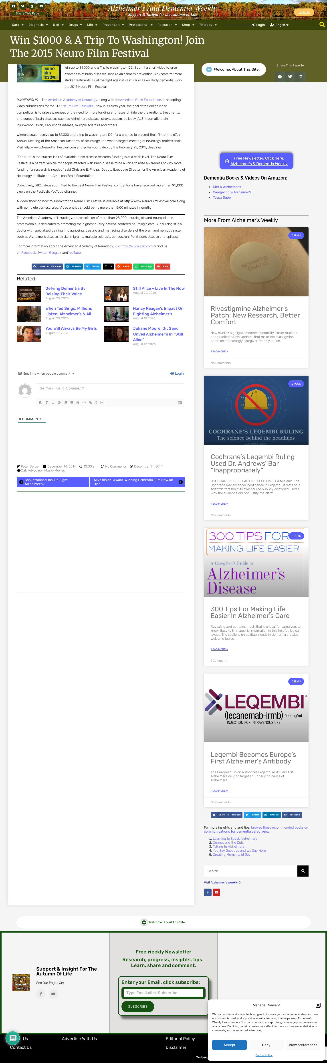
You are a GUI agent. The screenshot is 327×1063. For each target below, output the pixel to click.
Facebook (28, 253)
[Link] (90, 402)
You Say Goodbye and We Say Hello (239, 851)
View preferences (303, 1045)
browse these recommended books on (256, 829)
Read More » (219, 351)
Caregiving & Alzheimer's (232, 192)
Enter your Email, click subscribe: (160, 982)
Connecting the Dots (228, 843)
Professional (138, 25)
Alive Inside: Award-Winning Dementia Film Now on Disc (133, 482)
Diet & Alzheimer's (227, 187)
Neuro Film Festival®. (79, 106)
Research (165, 25)
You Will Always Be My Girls (71, 328)
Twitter (42, 253)
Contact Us (21, 1047)
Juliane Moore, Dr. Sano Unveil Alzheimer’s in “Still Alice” (158, 334)
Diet (56, 25)
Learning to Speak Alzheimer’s (235, 839)
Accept (229, 1045)
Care (15, 25)
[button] (318, 1005)
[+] (102, 402)
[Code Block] (84, 402)
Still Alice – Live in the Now (159, 288)
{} (96, 402)
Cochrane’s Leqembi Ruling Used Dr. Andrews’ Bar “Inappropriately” (253, 463)
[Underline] (53, 402)
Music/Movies (54, 470)
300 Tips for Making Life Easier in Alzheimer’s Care (250, 612)
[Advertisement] (101, 542)
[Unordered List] (72, 402)
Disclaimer (176, 1047)
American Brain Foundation (140, 100)
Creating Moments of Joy (231, 855)
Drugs (73, 25)
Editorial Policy (180, 1038)
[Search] (303, 871)
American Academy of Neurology (72, 100)
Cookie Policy (264, 1055)
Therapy (205, 25)
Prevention (111, 25)
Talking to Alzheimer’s (228, 847)
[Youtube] (216, 892)
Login (179, 374)
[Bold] (40, 402)
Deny (266, 1045)
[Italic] (47, 402)
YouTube (74, 253)
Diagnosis (36, 25)
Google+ (55, 253)
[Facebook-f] (208, 892)
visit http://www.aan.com (134, 246)
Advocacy (35, 470)
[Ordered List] (65, 402)
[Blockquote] (78, 402)
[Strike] (59, 402)
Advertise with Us (79, 1038)
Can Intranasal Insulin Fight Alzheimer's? (46, 482)
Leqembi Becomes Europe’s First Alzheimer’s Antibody (253, 758)
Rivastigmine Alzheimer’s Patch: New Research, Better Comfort (255, 315)
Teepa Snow (222, 198)
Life (90, 25)
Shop (186, 25)
